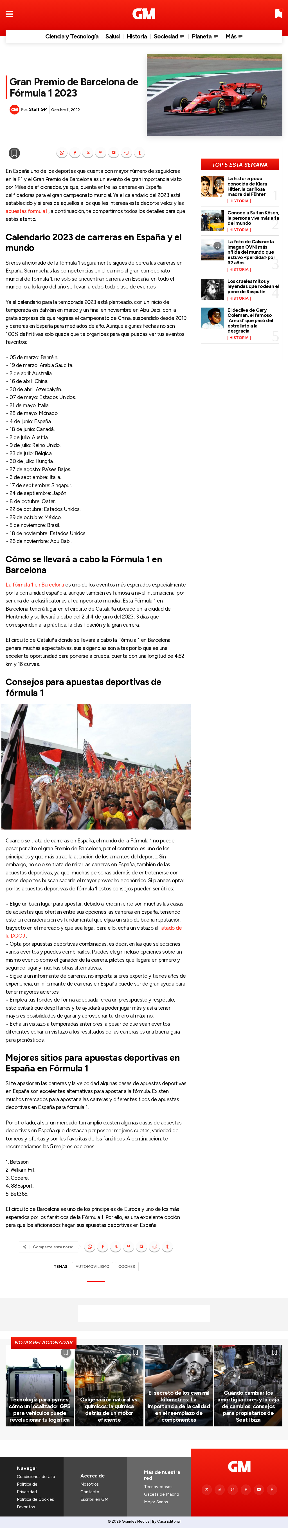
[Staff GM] (15, 109)
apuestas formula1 (26, 211)
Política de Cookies (35, 1499)
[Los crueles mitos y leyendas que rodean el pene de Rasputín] (212, 289)
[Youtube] (259, 1490)
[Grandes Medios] (143, 13)
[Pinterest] (100, 152)
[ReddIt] (126, 152)
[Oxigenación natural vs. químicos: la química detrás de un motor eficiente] (109, 1385)
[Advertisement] (144, 1313)
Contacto (89, 1491)
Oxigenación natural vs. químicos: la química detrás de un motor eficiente (109, 1409)
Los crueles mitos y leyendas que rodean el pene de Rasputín (253, 286)
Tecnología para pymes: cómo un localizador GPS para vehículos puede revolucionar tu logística (40, 1409)
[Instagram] (233, 1490)
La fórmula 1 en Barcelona (35, 584)
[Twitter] (207, 1490)
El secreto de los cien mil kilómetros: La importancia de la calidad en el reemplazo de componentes (179, 1406)
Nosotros (89, 1484)
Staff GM (38, 109)
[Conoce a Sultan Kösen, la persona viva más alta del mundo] (212, 220)
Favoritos (26, 1506)
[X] (87, 152)
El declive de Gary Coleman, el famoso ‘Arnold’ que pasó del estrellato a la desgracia (250, 320)
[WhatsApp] (62, 152)
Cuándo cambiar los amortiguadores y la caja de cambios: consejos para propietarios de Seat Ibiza (248, 1406)
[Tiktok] (220, 1490)
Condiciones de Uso (36, 1476)
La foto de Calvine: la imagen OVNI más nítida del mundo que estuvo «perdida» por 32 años (251, 252)
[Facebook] (74, 152)
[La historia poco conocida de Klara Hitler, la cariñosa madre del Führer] (212, 186)
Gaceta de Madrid (161, 1494)
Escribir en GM (94, 1499)
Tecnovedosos (158, 1486)
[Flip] (113, 152)
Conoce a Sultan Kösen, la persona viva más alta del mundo (253, 218)
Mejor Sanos (156, 1501)
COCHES (126, 1266)
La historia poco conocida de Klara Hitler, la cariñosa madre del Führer (247, 186)
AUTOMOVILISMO (92, 1266)
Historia (239, 201)
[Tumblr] (139, 152)
